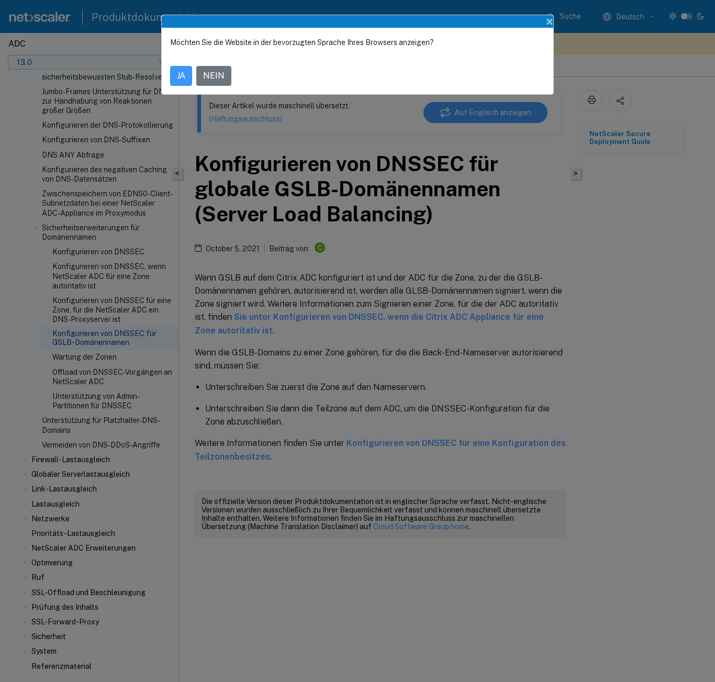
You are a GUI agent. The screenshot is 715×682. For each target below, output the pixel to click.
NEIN (214, 76)
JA (181, 76)
